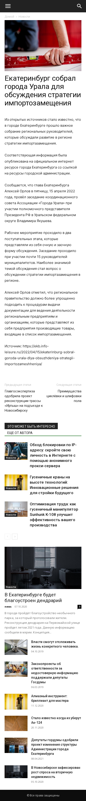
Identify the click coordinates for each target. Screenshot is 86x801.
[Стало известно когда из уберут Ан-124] (16, 723)
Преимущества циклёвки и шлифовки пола (64, 396)
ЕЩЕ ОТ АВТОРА (20, 433)
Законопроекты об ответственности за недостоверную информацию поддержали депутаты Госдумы (54, 673)
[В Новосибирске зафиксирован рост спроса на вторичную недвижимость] (16, 771)
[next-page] (15, 536)
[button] (7, 6)
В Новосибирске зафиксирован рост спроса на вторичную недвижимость (55, 772)
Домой (9, 17)
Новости (24, 17)
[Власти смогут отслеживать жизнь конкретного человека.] (16, 647)
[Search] (79, 6)
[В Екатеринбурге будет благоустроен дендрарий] (43, 568)
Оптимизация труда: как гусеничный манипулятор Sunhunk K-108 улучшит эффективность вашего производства (54, 514)
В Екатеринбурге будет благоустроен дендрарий (33, 597)
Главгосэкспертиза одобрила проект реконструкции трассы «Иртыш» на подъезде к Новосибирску (24, 401)
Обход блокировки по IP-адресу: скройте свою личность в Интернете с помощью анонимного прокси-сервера (53, 455)
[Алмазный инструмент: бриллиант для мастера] (16, 701)
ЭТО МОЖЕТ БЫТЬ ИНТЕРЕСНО (31, 426)
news (8, 606)
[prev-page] (7, 536)
